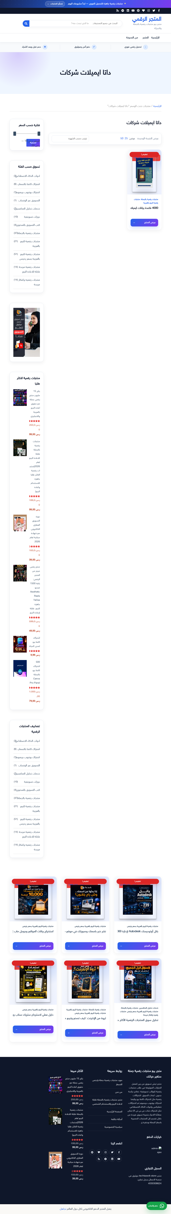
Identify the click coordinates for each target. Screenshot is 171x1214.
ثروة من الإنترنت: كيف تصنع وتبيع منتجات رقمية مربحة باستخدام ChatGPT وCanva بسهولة (85, 1018)
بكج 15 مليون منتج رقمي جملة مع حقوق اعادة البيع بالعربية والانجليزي (34, 404)
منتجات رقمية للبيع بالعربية (30, 244)
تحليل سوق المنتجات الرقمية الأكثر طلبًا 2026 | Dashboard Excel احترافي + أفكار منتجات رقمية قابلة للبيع (138, 1020)
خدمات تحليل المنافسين (27, 208)
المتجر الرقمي (146, 19)
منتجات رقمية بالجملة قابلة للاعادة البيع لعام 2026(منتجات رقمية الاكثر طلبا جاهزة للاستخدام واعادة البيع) (34, 466)
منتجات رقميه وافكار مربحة (29, 282)
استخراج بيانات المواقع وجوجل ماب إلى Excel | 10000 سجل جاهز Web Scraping (33, 931)
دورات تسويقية (32, 217)
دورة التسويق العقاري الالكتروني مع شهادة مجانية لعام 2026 (35, 529)
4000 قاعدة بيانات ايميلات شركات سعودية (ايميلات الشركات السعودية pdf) (144, 208)
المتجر (146, 37)
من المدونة (132, 37)
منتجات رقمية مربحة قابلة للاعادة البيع (29, 269)
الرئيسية (155, 37)
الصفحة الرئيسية (114, 1111)
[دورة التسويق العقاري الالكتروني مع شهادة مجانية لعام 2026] (20, 523)
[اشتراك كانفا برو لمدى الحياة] (20, 644)
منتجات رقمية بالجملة (149, 199)
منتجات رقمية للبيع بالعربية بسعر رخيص (29, 257)
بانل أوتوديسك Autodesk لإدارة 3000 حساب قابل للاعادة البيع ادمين (138, 931)
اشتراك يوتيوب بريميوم (28, 192)
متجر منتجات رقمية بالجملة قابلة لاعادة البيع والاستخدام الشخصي (107, 1101)
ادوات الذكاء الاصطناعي (27, 176)
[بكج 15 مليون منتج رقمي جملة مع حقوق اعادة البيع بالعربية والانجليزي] (20, 397)
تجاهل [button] (63, 1209)
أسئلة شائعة (116, 1119)
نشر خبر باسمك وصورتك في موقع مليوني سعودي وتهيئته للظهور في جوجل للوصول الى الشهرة (85, 931)
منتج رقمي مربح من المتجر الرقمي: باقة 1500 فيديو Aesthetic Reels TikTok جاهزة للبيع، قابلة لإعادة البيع (35, 589)
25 (126, 138)
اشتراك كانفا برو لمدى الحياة (34, 642)
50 (121, 138)
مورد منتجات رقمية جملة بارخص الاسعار (107, 1082)
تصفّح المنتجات (55, 4)
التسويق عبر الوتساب (29, 200)
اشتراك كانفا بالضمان (29, 184)
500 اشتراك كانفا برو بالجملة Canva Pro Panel (35, 672)
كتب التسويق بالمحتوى (28, 225)
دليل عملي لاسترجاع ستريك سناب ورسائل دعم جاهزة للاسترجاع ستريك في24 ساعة (33, 1015)
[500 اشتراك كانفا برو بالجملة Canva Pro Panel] (20, 668)
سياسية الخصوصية (113, 1127)
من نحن (118, 1092)
